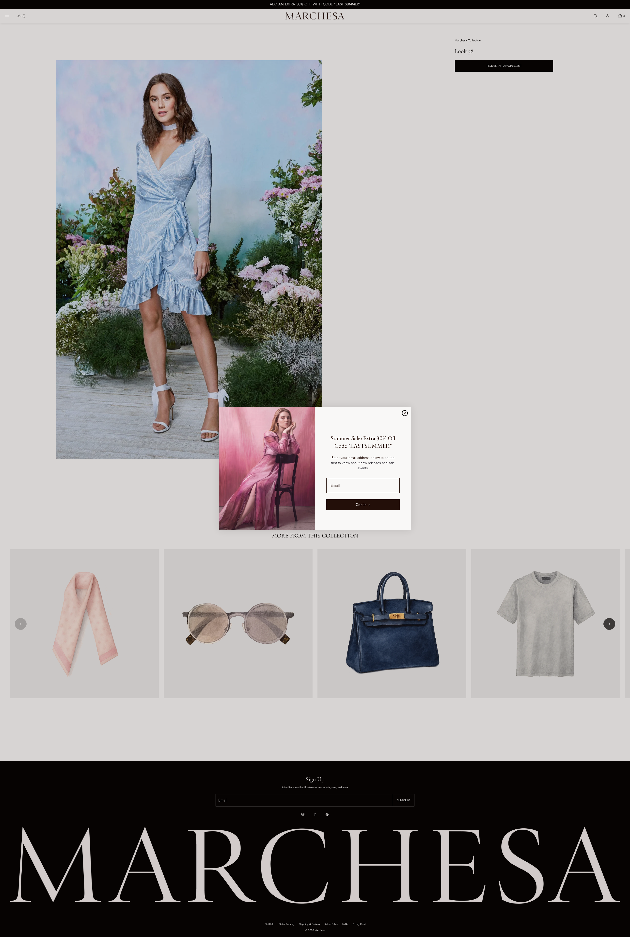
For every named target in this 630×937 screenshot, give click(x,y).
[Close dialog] (404, 413)
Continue (363, 504)
